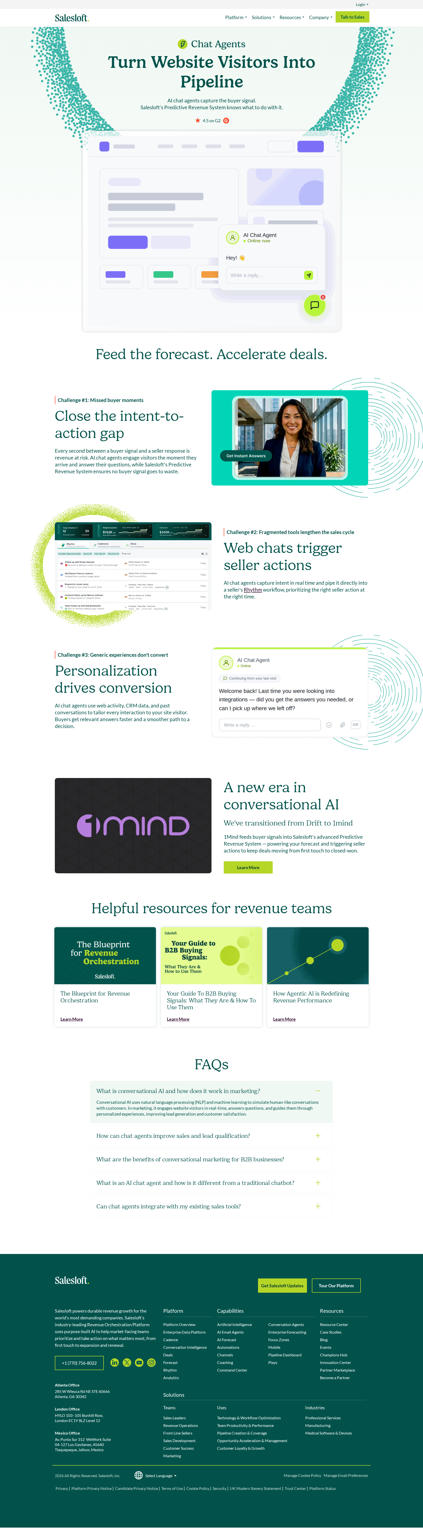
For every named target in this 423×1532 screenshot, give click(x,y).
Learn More (248, 867)
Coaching (225, 1362)
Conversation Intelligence (185, 1347)
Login (360, 4)
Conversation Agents (286, 1324)
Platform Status (322, 1488)
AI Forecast (226, 1339)
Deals (168, 1354)
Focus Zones (278, 1339)
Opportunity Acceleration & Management (252, 1440)
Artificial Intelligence (234, 1324)
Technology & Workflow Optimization (249, 1417)
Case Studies (330, 1332)
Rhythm (253, 589)
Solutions (261, 17)
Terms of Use (172, 1488)
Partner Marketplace (337, 1370)
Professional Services (323, 1417)
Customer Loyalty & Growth (241, 1448)
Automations (228, 1347)
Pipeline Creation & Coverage (242, 1433)
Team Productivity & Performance (245, 1425)
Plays (272, 1362)
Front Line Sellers (177, 1433)
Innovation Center (335, 1362)
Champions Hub (333, 1354)
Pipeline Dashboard (285, 1354)
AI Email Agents (230, 1332)
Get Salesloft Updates (282, 1285)
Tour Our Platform (336, 1285)
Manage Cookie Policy (302, 1475)
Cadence (170, 1339)
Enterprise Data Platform (184, 1332)
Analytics (171, 1377)
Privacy (62, 1488)
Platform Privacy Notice (91, 1488)
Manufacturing (317, 1425)
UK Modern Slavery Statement (255, 1488)
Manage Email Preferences (346, 1475)
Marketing (172, 1455)
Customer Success (178, 1448)
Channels (225, 1354)
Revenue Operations (180, 1425)
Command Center (232, 1370)
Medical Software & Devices (328, 1433)
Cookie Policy (197, 1488)
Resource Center (334, 1324)
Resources (290, 17)
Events (325, 1347)
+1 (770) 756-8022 (79, 1363)
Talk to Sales (352, 17)
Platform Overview (179, 1324)
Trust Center (295, 1488)
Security (219, 1488)
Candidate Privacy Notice (136, 1488)
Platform (234, 17)
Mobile (274, 1347)
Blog (324, 1339)
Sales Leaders (174, 1417)
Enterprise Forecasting (287, 1332)
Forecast (170, 1362)
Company (319, 17)
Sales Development (179, 1440)
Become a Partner (335, 1377)
